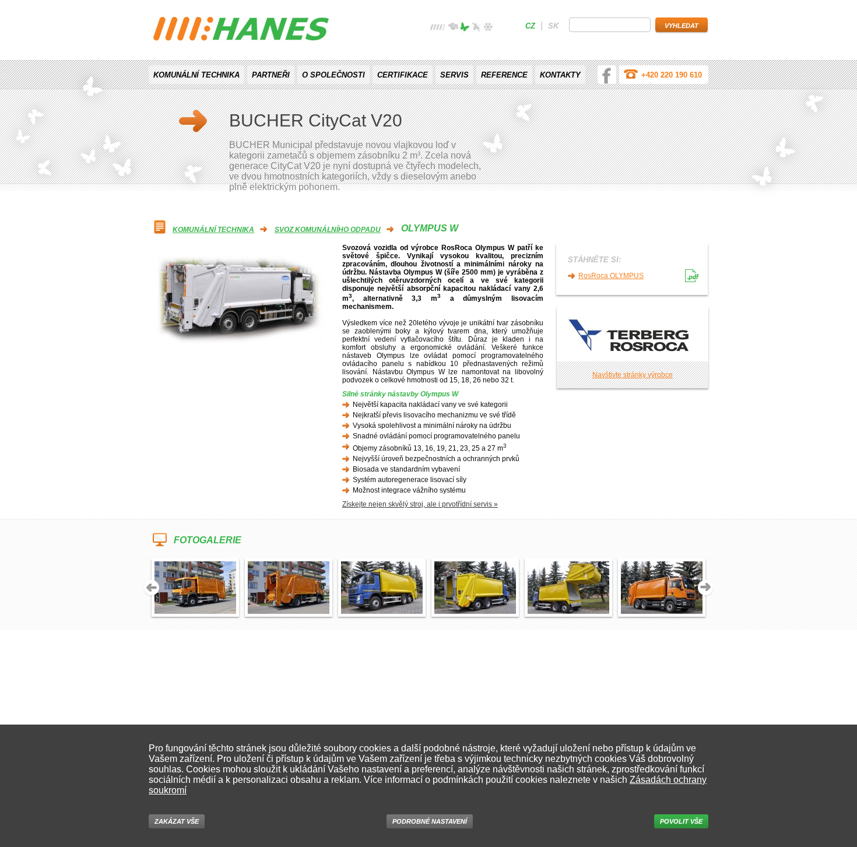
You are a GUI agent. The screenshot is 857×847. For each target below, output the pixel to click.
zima (488, 28)
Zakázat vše (176, 821)
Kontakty (560, 75)
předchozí (151, 589)
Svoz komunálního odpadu (328, 230)
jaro (453, 28)
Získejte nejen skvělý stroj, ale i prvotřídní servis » (420, 504)
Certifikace (402, 75)
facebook (607, 74)
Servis (454, 75)
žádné (437, 28)
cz (530, 26)
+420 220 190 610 (671, 75)
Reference (504, 75)
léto (464, 28)
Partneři (271, 75)
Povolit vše (681, 821)
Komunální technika (196, 75)
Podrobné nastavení (429, 821)
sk (553, 26)
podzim (476, 28)
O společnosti (333, 75)
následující (705, 589)
